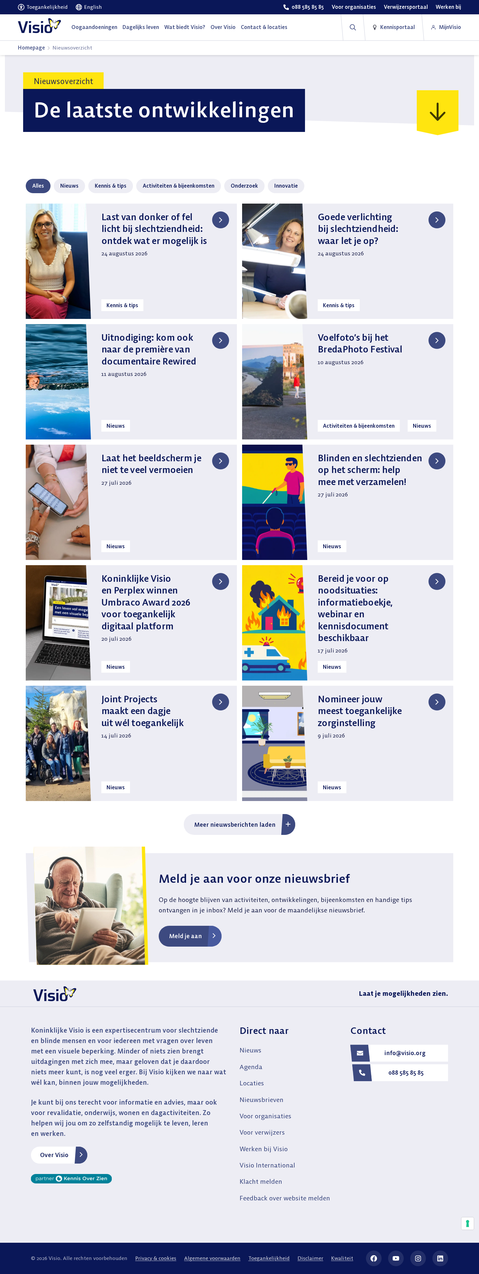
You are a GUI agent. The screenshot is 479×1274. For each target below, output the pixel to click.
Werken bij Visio (264, 1149)
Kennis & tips (110, 185)
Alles (38, 185)
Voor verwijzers (262, 1132)
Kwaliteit (342, 1258)
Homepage (31, 47)
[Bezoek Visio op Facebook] (374, 1258)
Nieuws (69, 185)
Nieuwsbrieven (261, 1099)
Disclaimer (310, 1258)
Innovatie (286, 185)
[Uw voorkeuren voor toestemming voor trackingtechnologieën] (467, 1223)
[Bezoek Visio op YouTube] (396, 1258)
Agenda (251, 1067)
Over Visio (54, 1155)
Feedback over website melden (285, 1198)
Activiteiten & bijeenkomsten (178, 185)
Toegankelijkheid (269, 1258)
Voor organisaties (265, 1116)
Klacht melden (261, 1181)
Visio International (267, 1165)
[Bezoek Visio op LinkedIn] (440, 1258)
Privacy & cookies (155, 1258)
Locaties (252, 1083)
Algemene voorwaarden (212, 1258)
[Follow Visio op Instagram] (418, 1258)
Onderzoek (244, 185)
